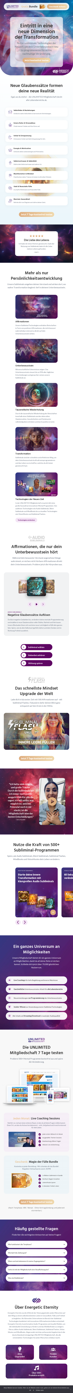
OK (30, 1390)
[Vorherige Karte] (18, 922)
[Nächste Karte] (24, 922)
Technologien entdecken (26, 520)
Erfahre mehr (40, 1390)
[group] (36, 896)
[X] (71, 1389)
